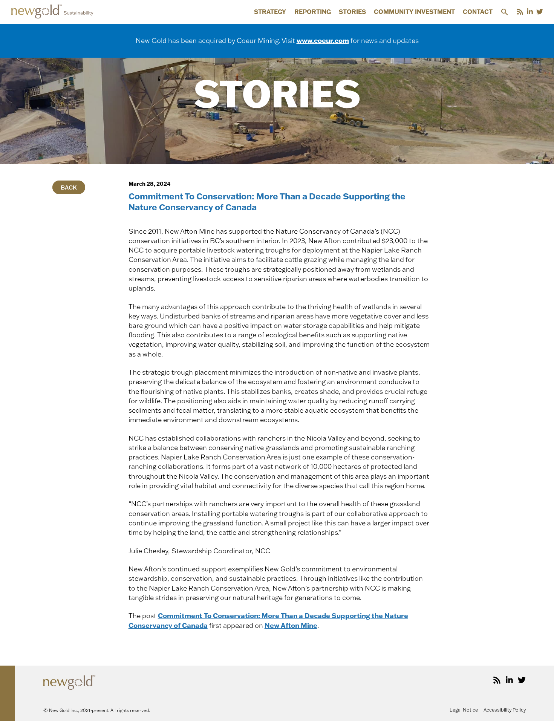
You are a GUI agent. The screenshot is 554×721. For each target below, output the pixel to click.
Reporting (312, 12)
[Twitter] (539, 11)
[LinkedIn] (529, 11)
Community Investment (414, 12)
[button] (504, 12)
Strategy (270, 12)
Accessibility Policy (505, 710)
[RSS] (520, 11)
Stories (352, 12)
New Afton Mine (291, 625)
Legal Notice (464, 710)
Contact (478, 12)
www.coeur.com (323, 40)
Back (69, 187)
